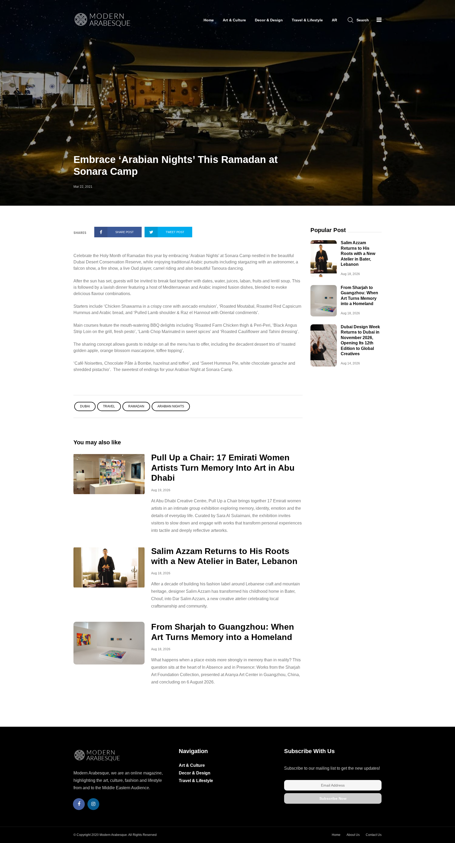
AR (334, 20)
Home (209, 20)
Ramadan (136, 406)
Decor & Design (269, 20)
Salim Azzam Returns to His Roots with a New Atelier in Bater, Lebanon (358, 253)
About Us (353, 835)
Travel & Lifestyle (307, 20)
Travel (109, 406)
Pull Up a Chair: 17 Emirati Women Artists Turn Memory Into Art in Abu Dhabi (223, 468)
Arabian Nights (170, 406)
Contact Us (374, 835)
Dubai (85, 406)
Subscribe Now (333, 798)
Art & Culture (234, 20)
